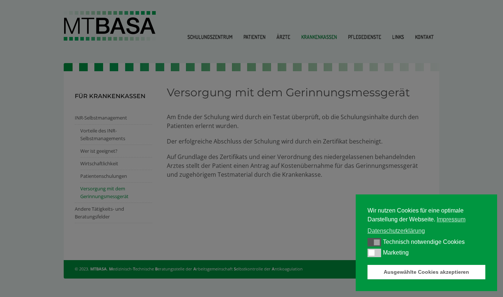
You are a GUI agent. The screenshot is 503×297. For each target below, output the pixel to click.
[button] (374, 242)
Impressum (451, 219)
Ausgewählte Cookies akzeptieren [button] (426, 272)
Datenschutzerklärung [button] (396, 231)
